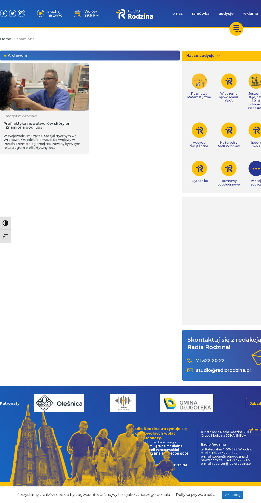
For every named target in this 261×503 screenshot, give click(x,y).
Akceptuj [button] (232, 495)
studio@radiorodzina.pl (223, 370)
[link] (199, 86)
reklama (250, 13)
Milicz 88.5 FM (91, 13)
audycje (226, 13)
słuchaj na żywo (54, 13)
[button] (33, 403)
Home (5, 39)
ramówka (201, 13)
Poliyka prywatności (196, 494)
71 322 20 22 (210, 360)
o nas (177, 13)
